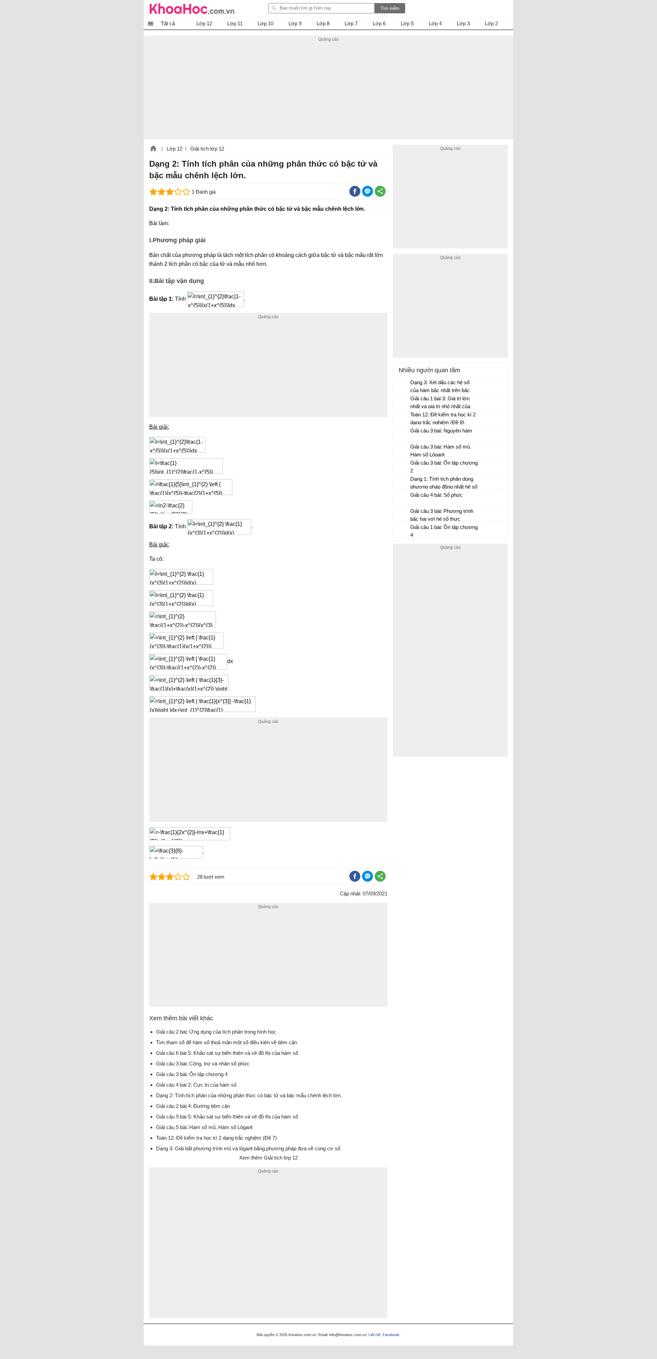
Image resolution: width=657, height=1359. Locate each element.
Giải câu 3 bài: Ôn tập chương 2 (444, 467)
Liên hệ (375, 1335)
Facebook (391, 1335)
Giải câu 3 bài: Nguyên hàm (441, 430)
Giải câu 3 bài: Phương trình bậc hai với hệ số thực (441, 515)
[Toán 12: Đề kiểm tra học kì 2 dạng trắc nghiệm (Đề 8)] (402, 417)
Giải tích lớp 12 (207, 149)
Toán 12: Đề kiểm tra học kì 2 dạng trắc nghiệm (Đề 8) (443, 418)
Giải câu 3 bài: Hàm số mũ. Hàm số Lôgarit (440, 450)
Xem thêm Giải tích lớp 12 (268, 1158)
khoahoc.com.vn (153, 149)
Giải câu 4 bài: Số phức (436, 495)
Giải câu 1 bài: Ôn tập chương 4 (444, 531)
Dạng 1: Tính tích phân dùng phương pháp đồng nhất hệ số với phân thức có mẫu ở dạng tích (443, 483)
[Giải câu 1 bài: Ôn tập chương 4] (402, 530)
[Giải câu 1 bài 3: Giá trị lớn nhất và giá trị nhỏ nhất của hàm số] (402, 401)
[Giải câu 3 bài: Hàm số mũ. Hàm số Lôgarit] (402, 449)
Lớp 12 (174, 149)
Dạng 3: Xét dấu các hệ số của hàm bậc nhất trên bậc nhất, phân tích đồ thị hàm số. (443, 387)
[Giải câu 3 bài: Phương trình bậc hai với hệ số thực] (402, 514)
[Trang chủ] (192, 8)
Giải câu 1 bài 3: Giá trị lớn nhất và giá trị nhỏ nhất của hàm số (440, 403)
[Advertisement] (328, 91)
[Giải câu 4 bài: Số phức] (402, 498)
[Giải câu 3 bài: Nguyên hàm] (402, 433)
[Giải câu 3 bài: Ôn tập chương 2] (402, 466)
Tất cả (168, 23)
